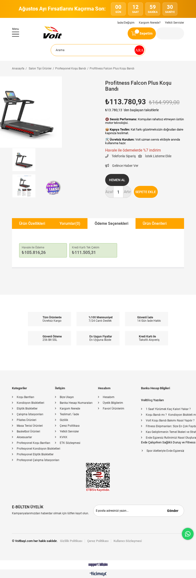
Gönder (172, 511)
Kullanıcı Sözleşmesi (128, 541)
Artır (127, 191)
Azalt (109, 191)
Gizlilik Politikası (71, 541)
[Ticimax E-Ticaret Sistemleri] (98, 574)
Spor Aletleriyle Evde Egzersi (165, 450)
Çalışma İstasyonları (30, 414)
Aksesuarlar (24, 437)
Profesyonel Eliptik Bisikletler (35, 454)
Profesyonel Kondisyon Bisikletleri (38, 448)
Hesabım (108, 397)
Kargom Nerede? (150, 22)
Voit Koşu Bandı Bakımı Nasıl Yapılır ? (170, 420)
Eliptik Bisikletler (27, 408)
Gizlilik (64, 420)
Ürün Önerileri (155, 223)
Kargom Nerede (70, 408)
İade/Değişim (126, 22)
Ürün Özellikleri (32, 223)
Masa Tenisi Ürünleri (30, 425)
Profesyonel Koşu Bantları (33, 443)
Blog (149, 400)
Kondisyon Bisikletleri (30, 403)
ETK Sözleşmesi (70, 443)
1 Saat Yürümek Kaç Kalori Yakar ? (168, 409)
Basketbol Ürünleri (28, 431)
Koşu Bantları (25, 397)
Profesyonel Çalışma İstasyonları (38, 460)
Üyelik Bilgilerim (113, 403)
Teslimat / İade (69, 414)
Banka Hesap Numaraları (76, 403)
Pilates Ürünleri (26, 420)
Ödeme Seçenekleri (111, 223)
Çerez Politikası (70, 425)
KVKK (63, 437)
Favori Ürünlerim (113, 408)
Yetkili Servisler (174, 22)
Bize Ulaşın (67, 397)
